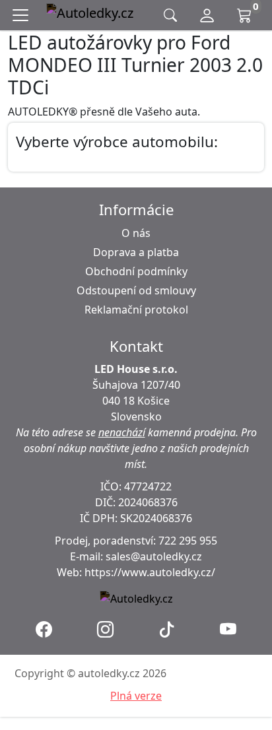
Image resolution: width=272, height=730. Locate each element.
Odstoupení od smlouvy (136, 290)
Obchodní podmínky (136, 271)
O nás (136, 233)
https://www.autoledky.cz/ (150, 572)
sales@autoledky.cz (154, 556)
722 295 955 (187, 540)
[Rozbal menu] (23, 15)
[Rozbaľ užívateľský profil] (206, 15)
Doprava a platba (136, 252)
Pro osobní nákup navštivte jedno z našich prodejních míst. (140, 448)
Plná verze (136, 695)
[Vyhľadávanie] (170, 15)
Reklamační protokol (136, 309)
